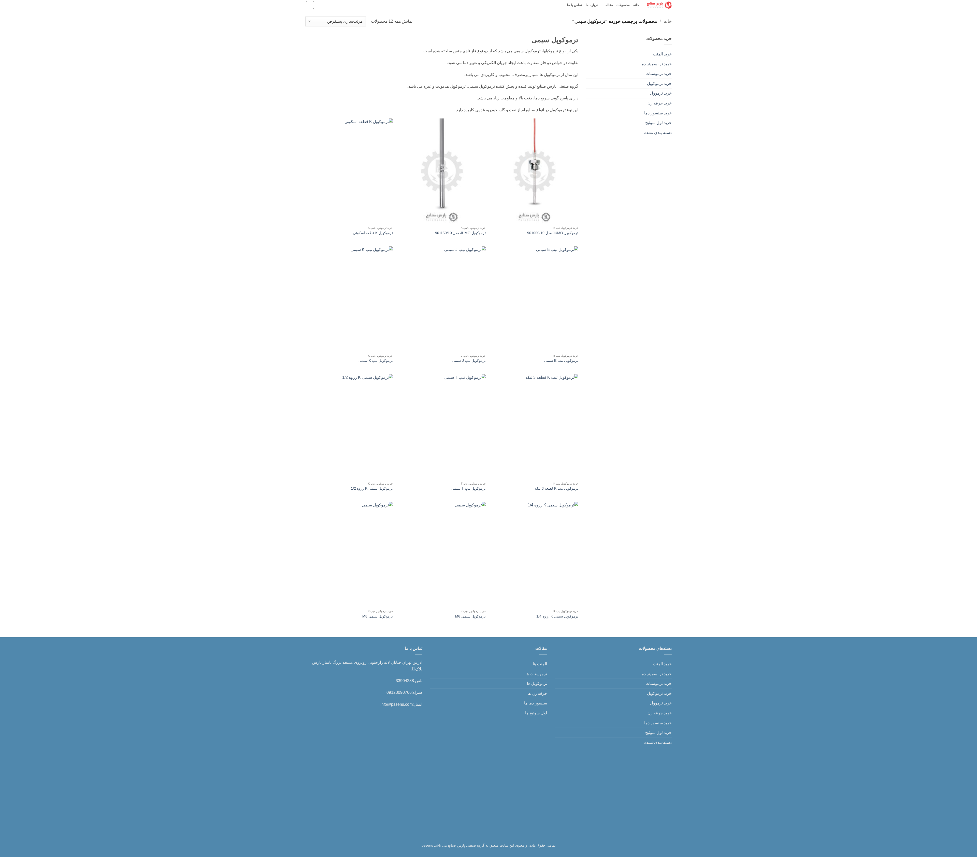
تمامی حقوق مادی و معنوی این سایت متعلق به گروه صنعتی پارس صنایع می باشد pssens (489, 845)
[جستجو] (310, 5)
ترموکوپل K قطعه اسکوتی (373, 233)
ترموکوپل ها (537, 683)
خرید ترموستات (658, 73)
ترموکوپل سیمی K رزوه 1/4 (557, 616)
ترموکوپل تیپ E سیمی (561, 360)
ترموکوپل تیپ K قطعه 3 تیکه (556, 488)
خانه (636, 5)
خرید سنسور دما (658, 113)
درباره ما (592, 5)
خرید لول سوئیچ (658, 123)
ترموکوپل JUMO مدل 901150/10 (460, 233)
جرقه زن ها (537, 693)
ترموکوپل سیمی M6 (470, 616)
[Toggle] (589, 54)
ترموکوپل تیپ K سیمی (375, 360)
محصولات (623, 5)
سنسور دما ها (535, 703)
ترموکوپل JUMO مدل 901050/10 (552, 233)
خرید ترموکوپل (659, 83)
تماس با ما (574, 5)
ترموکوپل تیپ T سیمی (468, 488)
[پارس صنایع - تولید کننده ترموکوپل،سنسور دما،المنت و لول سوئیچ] (659, 5)
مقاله (609, 5)
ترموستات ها (536, 674)
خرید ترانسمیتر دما (656, 64)
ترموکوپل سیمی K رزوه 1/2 (372, 488)
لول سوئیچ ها (536, 713)
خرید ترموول (661, 93)
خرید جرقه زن (660, 103)
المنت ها (540, 664)
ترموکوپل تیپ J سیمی (469, 360)
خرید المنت (662, 54)
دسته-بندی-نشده (658, 132)
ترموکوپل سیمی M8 (377, 616)
